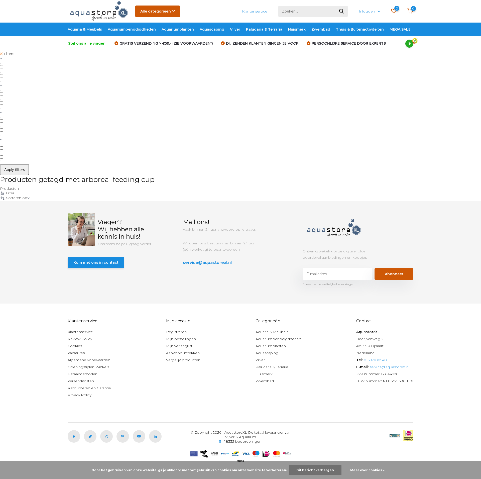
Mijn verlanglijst (179, 346)
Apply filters (14, 169)
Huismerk (297, 29)
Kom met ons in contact (95, 262)
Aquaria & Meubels (85, 29)
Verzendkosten (81, 381)
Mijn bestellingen (181, 339)
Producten (9, 188)
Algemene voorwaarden (89, 360)
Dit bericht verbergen (315, 470)
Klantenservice (254, 11)
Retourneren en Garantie (89, 388)
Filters (8, 53)
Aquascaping (212, 29)
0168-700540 (375, 360)
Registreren (176, 332)
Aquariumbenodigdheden (132, 29)
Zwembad (320, 29)
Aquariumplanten (178, 29)
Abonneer (394, 274)
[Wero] (408, 435)
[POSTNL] (395, 435)
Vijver (235, 29)
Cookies (75, 346)
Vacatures (76, 353)
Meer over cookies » (367, 470)
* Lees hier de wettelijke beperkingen (328, 284)
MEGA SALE (400, 29)
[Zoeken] (341, 11)
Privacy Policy (79, 395)
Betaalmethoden (82, 374)
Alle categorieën (155, 11)
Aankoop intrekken (183, 353)
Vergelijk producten (183, 360)
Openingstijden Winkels (88, 367)
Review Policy (80, 339)
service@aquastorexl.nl (207, 262)
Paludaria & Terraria (264, 29)
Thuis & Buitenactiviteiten (360, 29)
